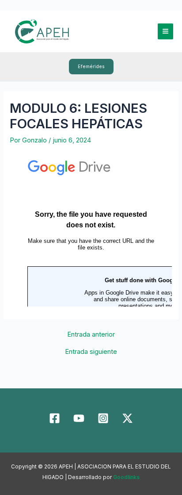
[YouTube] (78, 418)
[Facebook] (54, 418)
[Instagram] (103, 418)
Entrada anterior (91, 334)
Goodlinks (126, 477)
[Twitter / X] (127, 418)
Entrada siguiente (91, 352)
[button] (91, 66)
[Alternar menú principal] (165, 31)
